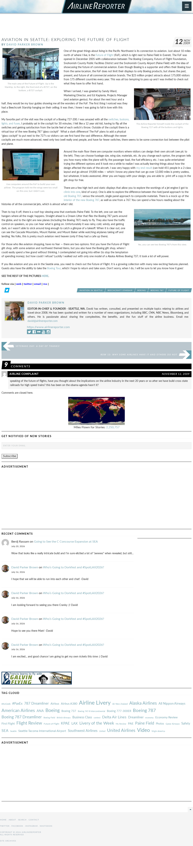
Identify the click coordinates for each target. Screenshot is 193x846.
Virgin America (158, 731)
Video (143, 730)
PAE (130, 723)
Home (3, 820)
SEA (5, 731)
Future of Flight (104, 55)
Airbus (55, 703)
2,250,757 (112, 427)
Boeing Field (49, 718)
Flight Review (29, 723)
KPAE (65, 723)
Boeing (141, 290)
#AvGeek (6, 704)
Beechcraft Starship (120, 290)
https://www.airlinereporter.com (48, 327)
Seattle (13, 731)
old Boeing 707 (72, 196)
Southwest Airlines (82, 731)
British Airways (64, 718)
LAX (74, 723)
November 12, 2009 (176, 374)
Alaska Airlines (143, 703)
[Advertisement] (96, 27)
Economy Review (166, 717)
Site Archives (8, 841)
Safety (185, 723)
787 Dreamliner (36, 703)
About (12, 820)
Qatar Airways (173, 724)
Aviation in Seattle (91, 290)
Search (22, 820)
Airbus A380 (69, 703)
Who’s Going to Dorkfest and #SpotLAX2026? (73, 567)
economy (149, 718)
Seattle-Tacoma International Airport (42, 730)
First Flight (8, 723)
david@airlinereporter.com (43, 321)
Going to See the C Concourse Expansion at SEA (66, 541)
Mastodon (46, 826)
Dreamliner (136, 717)
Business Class (82, 717)
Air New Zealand (120, 704)
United (102, 731)
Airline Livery (95, 703)
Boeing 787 (157, 290)
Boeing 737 (68, 711)
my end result (144, 168)
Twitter (4, 826)
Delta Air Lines (114, 717)
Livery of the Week (96, 723)
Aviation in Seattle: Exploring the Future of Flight (65, 40)
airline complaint (24, 374)
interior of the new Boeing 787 (81, 200)
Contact (34, 820)
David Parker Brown (24, 44)
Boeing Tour (54, 268)
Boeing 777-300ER (119, 711)
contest (97, 718)
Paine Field (144, 723)
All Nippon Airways (172, 703)
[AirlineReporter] (96, 7)
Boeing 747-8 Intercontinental (91, 711)
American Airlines (18, 711)
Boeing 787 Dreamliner (22, 717)
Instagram (31, 826)
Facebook (17, 826)
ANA (40, 711)
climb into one (72, 192)
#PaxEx (17, 703)
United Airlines (121, 730)
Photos (160, 723)
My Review (121, 724)
